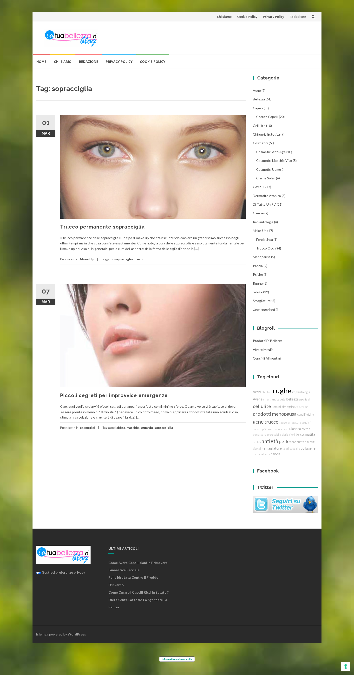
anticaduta (278, 399)
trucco (139, 259)
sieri (292, 434)
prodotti (262, 414)
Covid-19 (260, 187)
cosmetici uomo (268, 169)
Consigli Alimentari (267, 358)
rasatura (295, 422)
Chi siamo (224, 16)
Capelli (258, 108)
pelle (284, 441)
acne (257, 90)
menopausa (261, 257)
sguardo (146, 428)
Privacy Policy (273, 16)
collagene (308, 448)
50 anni (268, 429)
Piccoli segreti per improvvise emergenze (114, 395)
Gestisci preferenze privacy (63, 572)
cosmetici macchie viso (274, 160)
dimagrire (288, 407)
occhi (257, 392)
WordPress (77, 634)
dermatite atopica (267, 196)
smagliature (262, 301)
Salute (257, 292)
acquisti (306, 422)
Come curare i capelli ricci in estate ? (138, 592)
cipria (285, 434)
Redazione (298, 16)
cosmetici (87, 428)
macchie (132, 428)
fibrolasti (267, 392)
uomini (276, 407)
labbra (120, 428)
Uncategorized (264, 310)
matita (310, 434)
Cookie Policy (247, 16)
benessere (259, 434)
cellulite (259, 126)
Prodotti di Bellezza (267, 341)
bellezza (259, 99)
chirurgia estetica (266, 134)
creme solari (265, 178)
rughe (258, 283)
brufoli (257, 442)
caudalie (295, 448)
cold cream (301, 406)
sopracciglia (123, 259)
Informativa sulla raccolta (177, 659)
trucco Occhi (266, 248)
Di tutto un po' (264, 204)
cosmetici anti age (271, 152)
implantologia (263, 222)
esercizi (310, 442)
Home (41, 61)
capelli (301, 414)
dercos (300, 434)
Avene (257, 399)
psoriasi (304, 399)
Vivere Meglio (263, 349)
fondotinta (264, 239)
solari (285, 448)
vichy (310, 414)
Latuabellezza (261, 454)
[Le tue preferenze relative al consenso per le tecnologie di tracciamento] (345, 666)
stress (267, 399)
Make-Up (87, 259)
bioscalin (258, 448)
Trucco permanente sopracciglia (102, 227)
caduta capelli (267, 117)
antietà (270, 441)
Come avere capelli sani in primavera (138, 563)
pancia (258, 266)
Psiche (258, 274)
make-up (258, 429)
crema (306, 429)
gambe (258, 213)
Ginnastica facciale (123, 570)
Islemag (42, 634)
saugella (284, 422)
